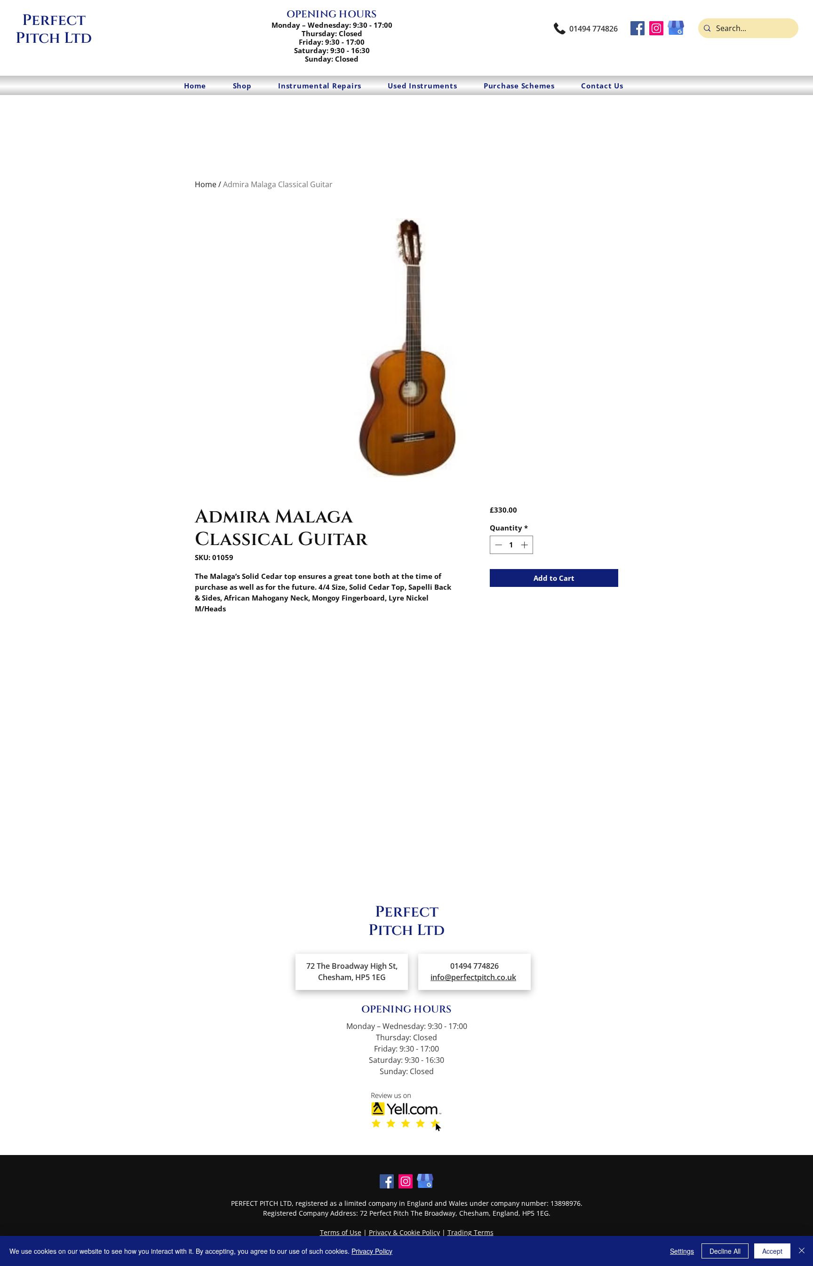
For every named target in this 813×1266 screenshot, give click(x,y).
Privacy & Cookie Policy (404, 1232)
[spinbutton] (511, 545)
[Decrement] (497, 545)
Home (205, 184)
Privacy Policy (371, 1251)
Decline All (725, 1251)
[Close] (801, 1250)
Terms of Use (340, 1232)
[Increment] (525, 545)
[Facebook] (637, 28)
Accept (772, 1251)
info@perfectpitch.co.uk (473, 977)
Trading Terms (470, 1232)
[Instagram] (656, 28)
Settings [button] (682, 1251)
